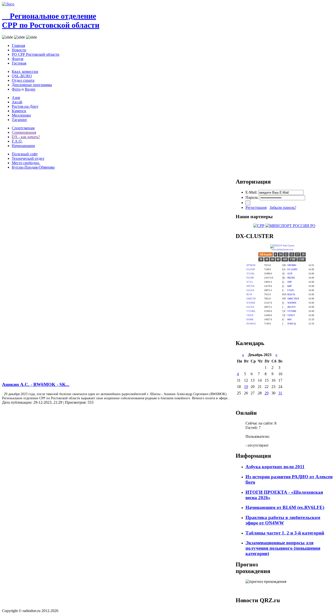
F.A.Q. (17, 141)
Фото (16, 89)
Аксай (17, 102)
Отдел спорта (23, 80)
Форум (17, 59)
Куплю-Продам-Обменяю (33, 167)
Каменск (19, 111)
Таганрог (19, 120)
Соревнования (24, 132)
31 (280, 393)
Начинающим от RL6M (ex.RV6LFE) (284, 507)
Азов (16, 97)
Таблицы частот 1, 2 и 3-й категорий (284, 532)
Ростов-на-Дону (25, 106)
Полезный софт (25, 154)
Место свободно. (26, 163)
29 (267, 393)
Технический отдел (28, 158)
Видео (30, 89)
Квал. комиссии (25, 71)
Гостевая (19, 63)
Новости (19, 50)
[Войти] (247, 202)
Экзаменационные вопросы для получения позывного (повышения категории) (282, 548)
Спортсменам (23, 128)
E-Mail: (251, 192)
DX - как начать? (26, 137)
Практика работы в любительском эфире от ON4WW (282, 520)
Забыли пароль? (283, 207)
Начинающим (23, 146)
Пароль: (252, 197)
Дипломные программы (32, 85)
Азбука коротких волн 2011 (275, 466)
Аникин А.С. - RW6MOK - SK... (35, 384)
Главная (18, 45)
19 (246, 387)
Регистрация (256, 207)
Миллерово (21, 115)
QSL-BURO (22, 76)
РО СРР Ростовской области (35, 54)
